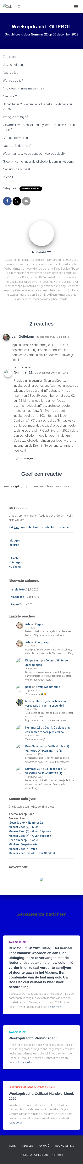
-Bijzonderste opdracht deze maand (32, 1087)
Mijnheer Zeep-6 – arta (23, 844)
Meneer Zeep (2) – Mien (23, 826)
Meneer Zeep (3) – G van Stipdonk (30, 831)
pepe (28, 686)
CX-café (14, 558)
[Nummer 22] (41, 233)
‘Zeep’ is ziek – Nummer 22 (26, 822)
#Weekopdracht (30, 189)
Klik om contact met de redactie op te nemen (39, 527)
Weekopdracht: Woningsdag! (33, 1038)
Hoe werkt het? (64, 1146)
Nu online (15, 566)
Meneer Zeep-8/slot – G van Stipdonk (32, 853)
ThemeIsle (56, 1154)
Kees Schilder (34, 746)
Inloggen (14, 540)
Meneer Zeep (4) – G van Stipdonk (30, 835)
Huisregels (16, 562)
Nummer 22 (32, 727)
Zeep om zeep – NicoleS (24, 840)
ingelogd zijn (20, 486)
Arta (27, 624)
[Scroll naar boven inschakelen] (75, 1156)
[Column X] (13, 6)
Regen (15, 604)
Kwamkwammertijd (48, 686)
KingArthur (32, 660)
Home (12, 1146)
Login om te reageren (22, 367)
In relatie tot (18, 589)
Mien (28, 701)
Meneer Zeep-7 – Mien (23, 848)
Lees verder (55, 1006)
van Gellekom (23, 336)
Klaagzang (17, 596)
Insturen (14, 544)
